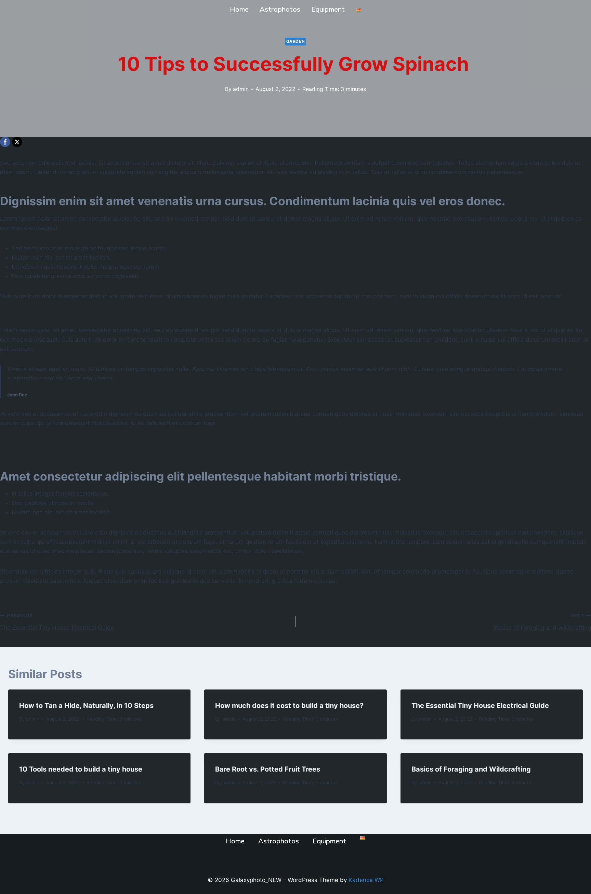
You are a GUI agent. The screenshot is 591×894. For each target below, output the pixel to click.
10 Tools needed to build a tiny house (80, 769)
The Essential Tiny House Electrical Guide (57, 622)
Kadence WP (366, 880)
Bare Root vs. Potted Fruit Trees (267, 769)
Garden (295, 41)
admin (241, 89)
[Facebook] (5, 142)
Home (239, 9)
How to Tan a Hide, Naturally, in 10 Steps (86, 705)
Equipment (328, 9)
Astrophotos (280, 9)
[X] (17, 142)
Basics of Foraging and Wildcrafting (542, 622)
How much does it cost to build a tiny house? (289, 705)
